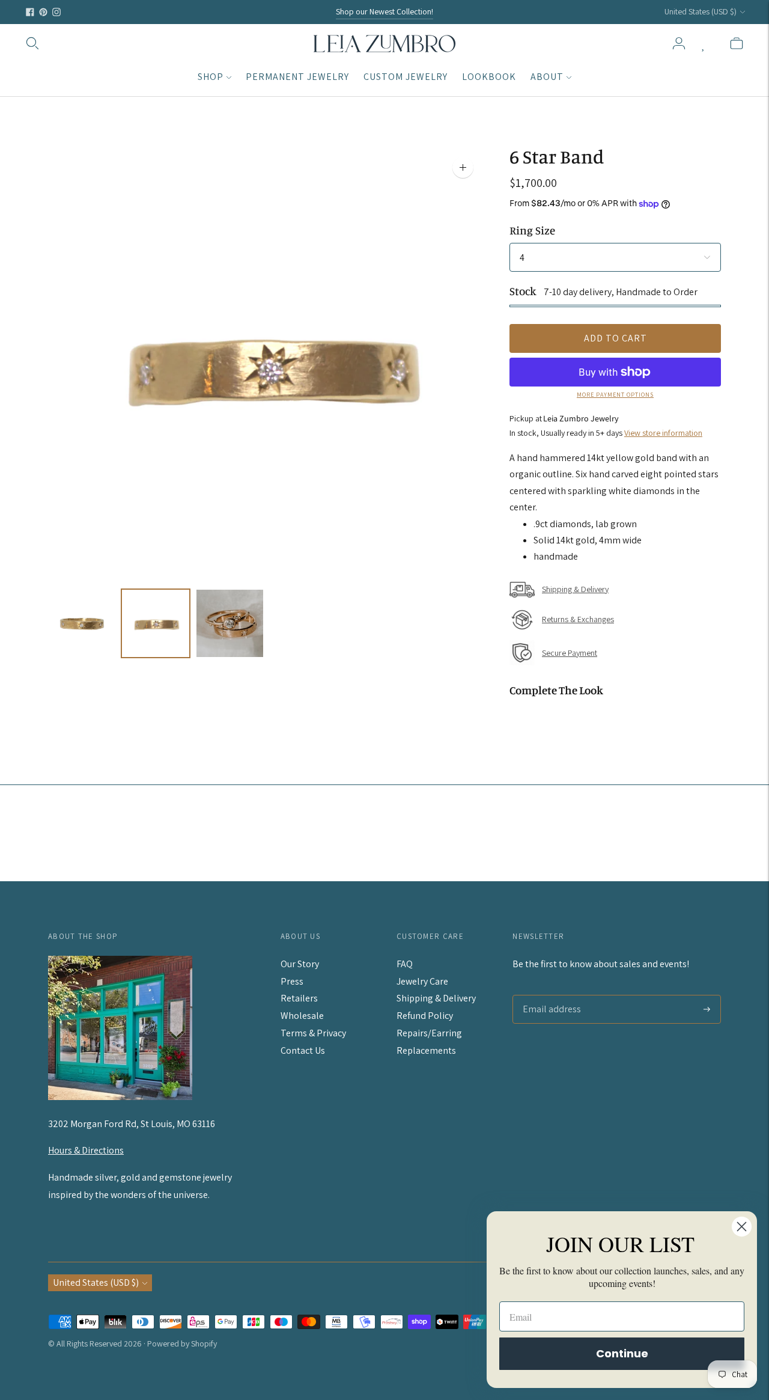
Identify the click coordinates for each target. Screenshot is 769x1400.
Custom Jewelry (405, 76)
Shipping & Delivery (575, 589)
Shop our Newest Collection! (384, 11)
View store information (663, 432)
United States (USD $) (700, 11)
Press (292, 981)
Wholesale (302, 1015)
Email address (548, 995)
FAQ (405, 964)
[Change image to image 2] (155, 623)
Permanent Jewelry (297, 76)
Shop (210, 76)
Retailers (299, 998)
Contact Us (303, 1050)
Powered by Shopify (182, 1343)
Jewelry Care (422, 981)
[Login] (678, 43)
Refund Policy (425, 1015)
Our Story (300, 964)
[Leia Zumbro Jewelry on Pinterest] (43, 12)
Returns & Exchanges (578, 619)
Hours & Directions (86, 1150)
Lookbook (489, 76)
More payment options (615, 395)
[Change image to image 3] (229, 623)
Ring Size (532, 230)
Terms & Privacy (313, 1033)
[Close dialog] (741, 1226)
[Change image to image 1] (81, 623)
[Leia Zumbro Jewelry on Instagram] (56, 12)
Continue (622, 1353)
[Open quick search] (32, 43)
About (547, 76)
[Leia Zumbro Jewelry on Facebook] (30, 12)
